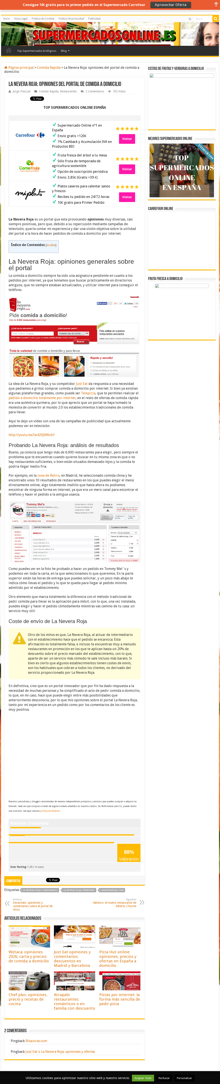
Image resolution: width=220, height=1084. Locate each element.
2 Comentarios (95, 91)
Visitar (127, 139)
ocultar (51, 245)
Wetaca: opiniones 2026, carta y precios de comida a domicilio (29, 956)
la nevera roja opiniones (79, 890)
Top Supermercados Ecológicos (36, 50)
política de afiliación (50, 811)
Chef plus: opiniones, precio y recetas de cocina (28, 999)
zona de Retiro (48, 475)
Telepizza (88, 393)
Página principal (21, 68)
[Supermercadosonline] (20, 33)
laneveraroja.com (112, 890)
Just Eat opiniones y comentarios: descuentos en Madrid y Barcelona (72, 959)
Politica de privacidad (71, 18)
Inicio (6, 18)
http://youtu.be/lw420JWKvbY (32, 435)
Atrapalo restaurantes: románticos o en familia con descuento (74, 1001)
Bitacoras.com (36, 1041)
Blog (64, 50)
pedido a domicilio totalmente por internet (42, 398)
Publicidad (94, 18)
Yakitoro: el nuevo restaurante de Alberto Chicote (114, 903)
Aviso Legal (21, 18)
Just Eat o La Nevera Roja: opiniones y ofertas (60, 1052)
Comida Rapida (49, 68)
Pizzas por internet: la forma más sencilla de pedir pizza (119, 999)
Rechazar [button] (164, 1078)
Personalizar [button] (184, 1078)
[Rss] (190, 18)
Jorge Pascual (21, 91)
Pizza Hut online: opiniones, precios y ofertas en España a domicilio (117, 959)
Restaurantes (68, 91)
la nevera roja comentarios (40, 890)
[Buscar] (215, 18)
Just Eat (82, 384)
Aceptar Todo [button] (142, 1078)
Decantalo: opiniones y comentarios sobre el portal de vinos (33, 904)
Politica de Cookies (43, 18)
